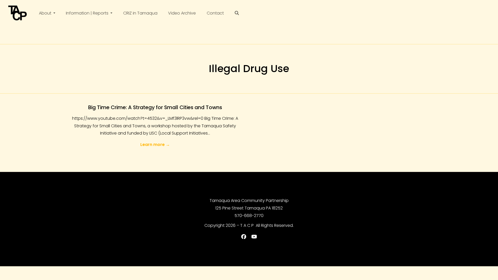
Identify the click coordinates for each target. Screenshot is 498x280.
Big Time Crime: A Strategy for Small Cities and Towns (155, 107)
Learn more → (155, 145)
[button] (236, 13)
